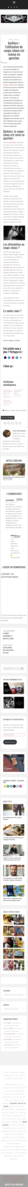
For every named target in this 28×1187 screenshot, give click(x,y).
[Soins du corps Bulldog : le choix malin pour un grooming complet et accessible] (19, 965)
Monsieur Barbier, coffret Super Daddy (18, 391)
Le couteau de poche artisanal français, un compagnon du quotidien (13, 838)
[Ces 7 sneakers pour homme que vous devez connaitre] (19, 931)
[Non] (26, 1180)
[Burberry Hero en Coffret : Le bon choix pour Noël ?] (19, 954)
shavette (23, 410)
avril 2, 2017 (4, 417)
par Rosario (10, 417)
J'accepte (8, 1184)
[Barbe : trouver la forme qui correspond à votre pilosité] (8, 965)
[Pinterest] (14, 7)
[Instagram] (17, 7)
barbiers (7, 410)
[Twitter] (8, 7)
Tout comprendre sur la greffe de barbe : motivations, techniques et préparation (13, 879)
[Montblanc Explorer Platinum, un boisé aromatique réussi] (8, 931)
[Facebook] (11, 7)
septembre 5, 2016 (7, 480)
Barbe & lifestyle (14, 40)
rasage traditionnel (10, 85)
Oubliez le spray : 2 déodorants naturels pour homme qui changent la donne (12, 899)
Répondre (19, 499)
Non (13, 1184)
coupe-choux (14, 410)
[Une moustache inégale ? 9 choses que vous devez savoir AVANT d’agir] (8, 942)
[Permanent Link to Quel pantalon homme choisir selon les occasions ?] (13, 815)
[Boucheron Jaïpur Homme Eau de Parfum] (19, 942)
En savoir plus (19, 1184)
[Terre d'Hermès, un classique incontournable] (8, 920)
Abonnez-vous (10, 742)
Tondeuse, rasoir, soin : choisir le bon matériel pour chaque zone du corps (12, 859)
